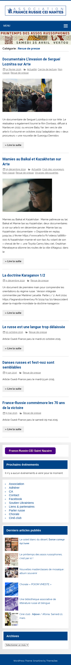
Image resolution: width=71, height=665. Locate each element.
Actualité (32, 69)
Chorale (14, 514)
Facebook (15, 499)
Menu (6, 25)
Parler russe (17, 510)
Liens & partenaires (22, 506)
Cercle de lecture (47, 69)
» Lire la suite (13, 145)
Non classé (8, 172)
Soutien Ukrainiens (21, 502)
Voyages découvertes (46, 172)
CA (11, 491)
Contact (14, 495)
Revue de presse (20, 73)
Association (16, 484)
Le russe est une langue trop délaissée (33, 327)
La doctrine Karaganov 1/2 (23, 275)
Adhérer (14, 487)
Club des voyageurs (53, 169)
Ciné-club (15, 518)
